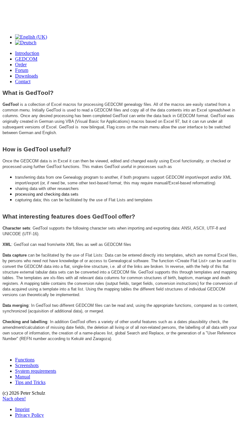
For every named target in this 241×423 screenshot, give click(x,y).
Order (21, 64)
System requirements (35, 371)
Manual (22, 376)
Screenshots (27, 365)
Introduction (27, 53)
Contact (22, 81)
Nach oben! (14, 398)
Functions (25, 359)
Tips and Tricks (30, 382)
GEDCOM (26, 59)
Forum (21, 70)
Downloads (26, 76)
